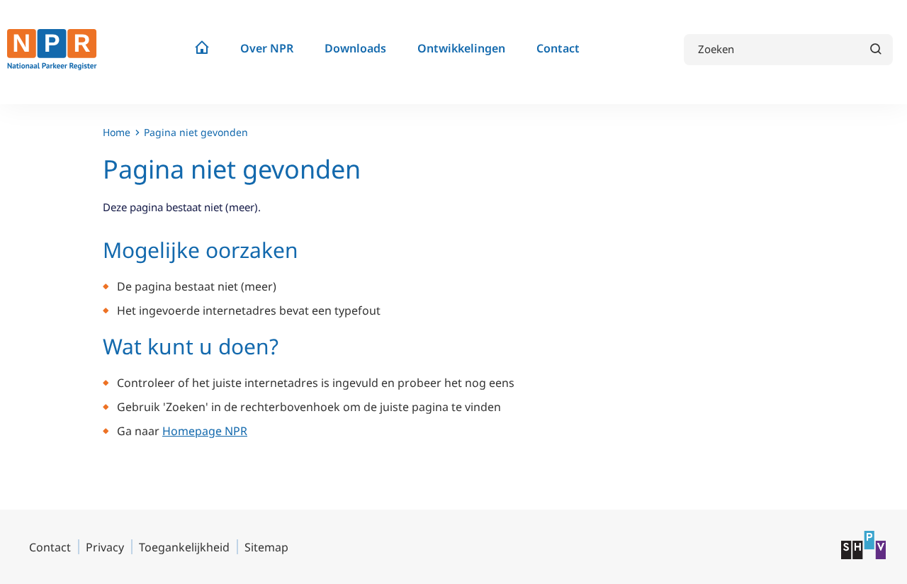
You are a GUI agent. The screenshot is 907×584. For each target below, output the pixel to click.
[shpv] (863, 555)
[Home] (202, 50)
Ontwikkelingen (461, 48)
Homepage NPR (204, 431)
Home (116, 132)
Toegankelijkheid (184, 547)
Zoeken (716, 49)
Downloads (355, 48)
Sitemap (266, 547)
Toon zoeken (875, 48)
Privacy (105, 547)
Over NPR (266, 48)
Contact (558, 48)
